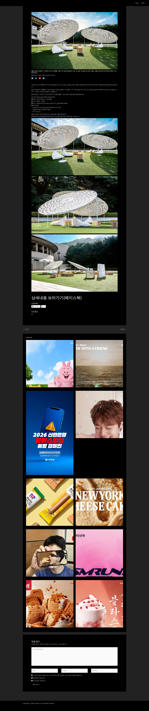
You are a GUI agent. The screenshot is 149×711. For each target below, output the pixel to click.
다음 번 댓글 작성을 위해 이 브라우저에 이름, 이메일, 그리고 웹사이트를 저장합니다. (58, 675)
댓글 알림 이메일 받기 (39, 678)
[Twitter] (36, 78)
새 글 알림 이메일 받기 (39, 681)
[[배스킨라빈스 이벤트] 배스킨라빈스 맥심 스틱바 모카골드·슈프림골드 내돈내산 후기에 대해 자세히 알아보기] (49, 502)
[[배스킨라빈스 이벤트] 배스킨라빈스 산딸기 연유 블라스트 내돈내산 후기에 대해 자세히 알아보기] (99, 603)
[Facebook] (32, 78)
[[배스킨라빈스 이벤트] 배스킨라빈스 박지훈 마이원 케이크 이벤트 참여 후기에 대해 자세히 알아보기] (99, 414)
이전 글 (26, 329)
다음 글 (123, 329)
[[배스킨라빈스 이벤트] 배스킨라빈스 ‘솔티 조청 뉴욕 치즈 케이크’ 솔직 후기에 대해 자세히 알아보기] (99, 502)
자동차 (44, 75)
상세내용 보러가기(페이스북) (56, 297)
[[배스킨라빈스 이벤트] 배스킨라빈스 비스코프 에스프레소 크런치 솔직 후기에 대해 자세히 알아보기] (49, 603)
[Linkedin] (43, 78)
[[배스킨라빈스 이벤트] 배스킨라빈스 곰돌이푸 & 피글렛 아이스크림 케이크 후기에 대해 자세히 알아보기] (49, 363)
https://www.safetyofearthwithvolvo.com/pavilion (48, 116)
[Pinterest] (40, 78)
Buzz (39, 75)
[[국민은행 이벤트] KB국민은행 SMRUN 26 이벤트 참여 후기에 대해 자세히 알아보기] (99, 553)
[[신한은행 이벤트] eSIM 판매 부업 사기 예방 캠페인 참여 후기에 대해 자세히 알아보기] (49, 433)
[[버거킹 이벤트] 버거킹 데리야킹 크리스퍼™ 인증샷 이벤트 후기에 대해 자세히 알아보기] (49, 553)
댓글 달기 (34, 75)
